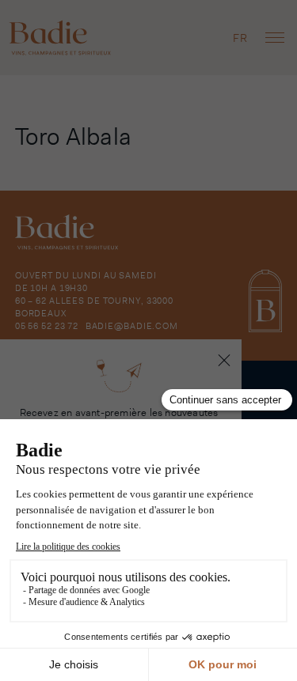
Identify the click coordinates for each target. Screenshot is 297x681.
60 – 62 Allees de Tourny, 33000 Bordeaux (94, 307)
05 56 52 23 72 (46, 325)
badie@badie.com (132, 325)
